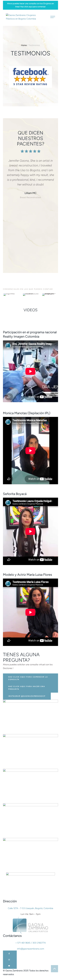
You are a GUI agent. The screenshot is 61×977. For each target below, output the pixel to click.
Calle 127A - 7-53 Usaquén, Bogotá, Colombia (30, 908)
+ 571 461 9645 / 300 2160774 (30, 942)
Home (24, 45)
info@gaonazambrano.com (30, 948)
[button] (30, 678)
